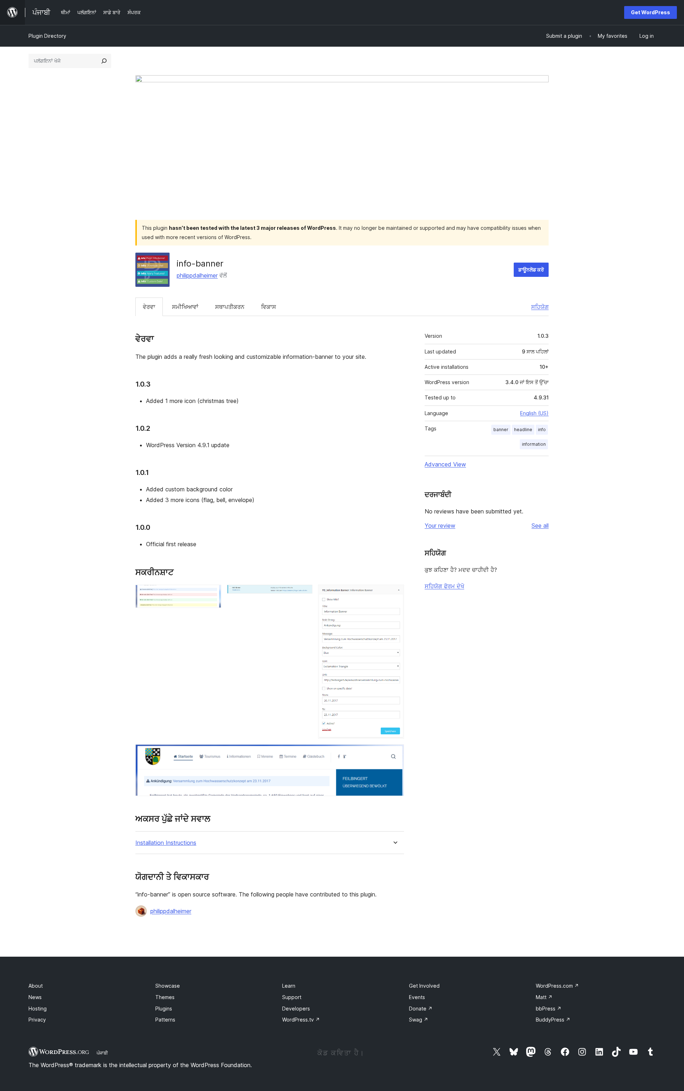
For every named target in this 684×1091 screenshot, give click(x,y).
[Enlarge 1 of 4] (211, 594)
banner (500, 429)
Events (417, 997)
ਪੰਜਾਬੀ (102, 1053)
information (534, 444)
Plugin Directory (47, 36)
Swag (418, 1020)
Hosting (37, 1008)
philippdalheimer (197, 275)
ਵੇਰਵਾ (149, 306)
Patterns (165, 1020)
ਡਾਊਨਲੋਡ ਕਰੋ (531, 270)
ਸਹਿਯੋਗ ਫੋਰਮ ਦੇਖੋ (444, 586)
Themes (165, 997)
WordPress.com (557, 986)
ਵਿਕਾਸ (268, 306)
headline (523, 429)
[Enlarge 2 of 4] (302, 594)
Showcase (167, 986)
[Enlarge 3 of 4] (394, 594)
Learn (288, 986)
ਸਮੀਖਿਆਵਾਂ (185, 306)
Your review (440, 525)
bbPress (548, 1008)
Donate (420, 1008)
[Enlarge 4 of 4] (394, 754)
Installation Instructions (165, 842)
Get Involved (424, 986)
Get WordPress (650, 12)
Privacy (37, 1020)
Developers (296, 1008)
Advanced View (445, 464)
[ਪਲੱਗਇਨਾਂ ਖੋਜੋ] (104, 61)
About (35, 986)
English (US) (534, 413)
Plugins (163, 1008)
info (542, 429)
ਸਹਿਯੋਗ (540, 306)
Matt (544, 997)
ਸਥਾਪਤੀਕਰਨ (229, 306)
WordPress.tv (301, 1020)
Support (291, 997)
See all (540, 525)
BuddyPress (553, 1020)
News (35, 997)
